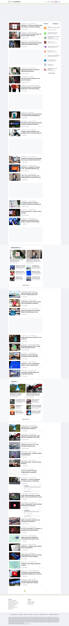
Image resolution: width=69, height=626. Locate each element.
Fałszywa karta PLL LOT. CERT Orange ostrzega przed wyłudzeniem (36, 277)
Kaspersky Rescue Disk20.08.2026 (52, 69)
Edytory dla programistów (52, 47)
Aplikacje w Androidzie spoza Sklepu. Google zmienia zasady (30, 220)
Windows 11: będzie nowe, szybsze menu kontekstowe (31, 546)
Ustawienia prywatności (53, 614)
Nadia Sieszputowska (32, 535)
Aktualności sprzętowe (31, 601)
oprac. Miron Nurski (32, 156)
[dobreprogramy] (16, 1)
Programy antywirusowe (52, 29)
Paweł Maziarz (31, 76)
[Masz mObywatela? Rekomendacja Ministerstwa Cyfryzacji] (14, 505)
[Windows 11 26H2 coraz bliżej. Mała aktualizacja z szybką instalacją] (14, 26)
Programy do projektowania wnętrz (13, 602)
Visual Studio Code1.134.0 (53, 46)
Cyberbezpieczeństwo (31, 602)
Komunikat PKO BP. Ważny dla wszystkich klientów (30, 373)
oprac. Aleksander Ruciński (33, 493)
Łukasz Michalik (18, 408)
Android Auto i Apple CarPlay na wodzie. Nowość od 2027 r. (36, 411)
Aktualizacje (55, 23)
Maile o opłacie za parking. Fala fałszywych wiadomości (36, 400)
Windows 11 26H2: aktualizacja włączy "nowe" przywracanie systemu (36, 272)
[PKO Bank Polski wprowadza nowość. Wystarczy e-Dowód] (14, 582)
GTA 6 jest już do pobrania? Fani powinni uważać (30, 79)
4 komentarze (24, 296)
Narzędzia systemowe (52, 61)
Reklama (30, 614)
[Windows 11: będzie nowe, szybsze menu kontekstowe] (14, 547)
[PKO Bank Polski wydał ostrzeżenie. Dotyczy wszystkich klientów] (14, 124)
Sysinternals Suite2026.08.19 (53, 55)
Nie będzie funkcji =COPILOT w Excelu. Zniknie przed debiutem (31, 203)
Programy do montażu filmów (12, 604)
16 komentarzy (25, 305)
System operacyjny (30, 604)
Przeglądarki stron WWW (52, 51)
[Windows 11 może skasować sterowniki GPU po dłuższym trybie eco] (14, 356)
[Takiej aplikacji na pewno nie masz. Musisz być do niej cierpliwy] (14, 556)
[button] (59, 2)
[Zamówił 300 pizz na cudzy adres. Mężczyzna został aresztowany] (14, 88)
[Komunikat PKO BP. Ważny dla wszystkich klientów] (14, 373)
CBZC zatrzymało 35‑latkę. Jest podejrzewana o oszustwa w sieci (31, 176)
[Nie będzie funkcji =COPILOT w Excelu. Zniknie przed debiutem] (14, 204)
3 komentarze (24, 162)
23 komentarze (25, 465)
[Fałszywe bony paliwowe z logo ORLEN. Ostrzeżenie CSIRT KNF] (12, 278)
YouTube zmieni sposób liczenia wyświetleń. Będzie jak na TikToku (31, 573)
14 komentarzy (25, 549)
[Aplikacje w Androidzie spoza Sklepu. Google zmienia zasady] (14, 221)
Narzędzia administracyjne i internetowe (53, 56)
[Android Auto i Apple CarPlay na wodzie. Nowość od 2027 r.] (28, 412)
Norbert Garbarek (32, 553)
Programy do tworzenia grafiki (12, 607)
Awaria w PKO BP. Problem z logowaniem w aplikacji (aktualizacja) (29, 472)
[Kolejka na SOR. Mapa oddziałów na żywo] (14, 565)
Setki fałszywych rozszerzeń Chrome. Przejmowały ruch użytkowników (36, 266)
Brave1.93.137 (51, 50)
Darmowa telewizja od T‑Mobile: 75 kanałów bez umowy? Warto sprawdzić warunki (31, 530)
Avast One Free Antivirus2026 (54, 27)
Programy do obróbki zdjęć (12, 600)
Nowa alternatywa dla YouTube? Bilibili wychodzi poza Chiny (30, 311)
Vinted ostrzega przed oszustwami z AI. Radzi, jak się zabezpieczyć (31, 114)
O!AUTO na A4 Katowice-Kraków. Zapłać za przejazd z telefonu (20, 411)
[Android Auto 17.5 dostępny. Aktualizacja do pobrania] (18, 388)
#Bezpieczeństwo (15, 247)
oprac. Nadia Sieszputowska (34, 41)
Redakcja (21, 614)
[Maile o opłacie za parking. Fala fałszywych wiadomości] (28, 401)
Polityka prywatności (43, 614)
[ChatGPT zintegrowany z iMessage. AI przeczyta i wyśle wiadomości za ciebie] (14, 159)
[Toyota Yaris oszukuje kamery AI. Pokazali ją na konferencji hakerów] (28, 407)
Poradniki (29, 600)
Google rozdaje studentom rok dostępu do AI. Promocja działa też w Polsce (31, 133)
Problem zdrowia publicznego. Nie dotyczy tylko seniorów (31, 34)
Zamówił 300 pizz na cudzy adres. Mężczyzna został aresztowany (31, 87)
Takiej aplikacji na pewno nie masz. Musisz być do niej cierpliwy (31, 555)
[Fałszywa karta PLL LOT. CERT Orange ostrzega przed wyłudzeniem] (28, 278)
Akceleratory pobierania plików (53, 38)
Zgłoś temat (35, 614)
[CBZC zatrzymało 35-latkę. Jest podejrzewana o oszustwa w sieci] (14, 177)
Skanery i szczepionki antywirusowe (51, 70)
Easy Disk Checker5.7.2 (52, 32)
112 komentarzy (25, 507)
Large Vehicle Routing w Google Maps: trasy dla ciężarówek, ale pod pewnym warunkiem (21, 400)
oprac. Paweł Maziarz (32, 129)
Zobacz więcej (25, 285)
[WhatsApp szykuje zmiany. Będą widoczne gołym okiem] (14, 347)
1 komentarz (24, 90)
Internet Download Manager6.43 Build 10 (53, 37)
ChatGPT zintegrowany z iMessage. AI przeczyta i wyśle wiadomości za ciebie (31, 159)
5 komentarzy (24, 358)
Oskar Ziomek (31, 469)
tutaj (29, 623)
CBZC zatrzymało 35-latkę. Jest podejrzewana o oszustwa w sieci (33, 260)
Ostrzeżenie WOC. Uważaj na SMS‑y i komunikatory (31, 454)
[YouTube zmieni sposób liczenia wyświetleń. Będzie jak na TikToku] (14, 573)
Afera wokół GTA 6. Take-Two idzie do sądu (31, 212)
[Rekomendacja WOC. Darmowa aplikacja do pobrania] (14, 71)
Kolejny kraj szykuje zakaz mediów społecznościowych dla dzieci (31, 43)
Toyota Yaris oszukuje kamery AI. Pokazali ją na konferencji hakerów (37, 406)
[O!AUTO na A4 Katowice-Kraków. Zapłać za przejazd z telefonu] (12, 412)
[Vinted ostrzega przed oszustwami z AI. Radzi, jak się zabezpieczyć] (14, 115)
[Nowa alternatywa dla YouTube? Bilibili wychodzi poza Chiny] (14, 311)
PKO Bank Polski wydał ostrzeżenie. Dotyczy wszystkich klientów (31, 123)
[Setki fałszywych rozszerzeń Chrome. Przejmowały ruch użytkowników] (28, 267)
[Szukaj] (46, 2)
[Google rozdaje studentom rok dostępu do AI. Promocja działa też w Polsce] (14, 132)
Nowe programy (10, 608)
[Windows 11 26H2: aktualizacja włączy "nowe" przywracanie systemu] (28, 273)
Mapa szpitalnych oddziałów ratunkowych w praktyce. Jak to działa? (29, 539)
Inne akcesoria (50, 65)
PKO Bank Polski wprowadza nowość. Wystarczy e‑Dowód (29, 581)
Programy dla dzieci (11, 606)
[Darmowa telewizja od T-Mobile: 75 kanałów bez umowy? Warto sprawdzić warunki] (14, 530)
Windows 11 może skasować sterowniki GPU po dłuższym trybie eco (29, 356)
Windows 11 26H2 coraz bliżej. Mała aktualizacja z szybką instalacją (31, 26)
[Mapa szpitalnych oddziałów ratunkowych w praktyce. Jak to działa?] (14, 538)
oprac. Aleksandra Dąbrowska (34, 85)
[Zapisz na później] (40, 29)
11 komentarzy (25, 584)
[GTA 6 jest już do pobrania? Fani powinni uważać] (14, 79)
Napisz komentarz (25, 37)
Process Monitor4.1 (52, 59)
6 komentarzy (24, 117)
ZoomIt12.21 (50, 64)
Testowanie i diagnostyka (52, 33)
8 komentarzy (24, 483)
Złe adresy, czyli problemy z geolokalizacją (19, 406)
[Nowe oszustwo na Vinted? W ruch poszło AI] (14, 338)
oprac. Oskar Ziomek (32, 23)
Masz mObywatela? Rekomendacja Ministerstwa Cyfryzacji (31, 504)
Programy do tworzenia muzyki (12, 601)
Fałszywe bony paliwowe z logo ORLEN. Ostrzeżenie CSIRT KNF (20, 277)
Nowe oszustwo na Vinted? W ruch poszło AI (31, 338)
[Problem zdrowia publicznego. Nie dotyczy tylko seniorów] (14, 35)
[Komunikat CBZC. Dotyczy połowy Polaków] (14, 463)
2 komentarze (24, 29)
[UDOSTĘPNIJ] (42, 29)
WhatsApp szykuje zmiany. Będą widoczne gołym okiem (30, 346)
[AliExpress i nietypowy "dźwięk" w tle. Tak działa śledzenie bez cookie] (14, 168)
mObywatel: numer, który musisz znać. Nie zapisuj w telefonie (20, 272)
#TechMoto (14, 381)
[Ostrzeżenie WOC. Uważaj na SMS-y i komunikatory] (14, 454)
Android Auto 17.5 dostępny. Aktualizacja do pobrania (16, 394)
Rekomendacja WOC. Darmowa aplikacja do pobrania (30, 70)
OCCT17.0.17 (50, 41)
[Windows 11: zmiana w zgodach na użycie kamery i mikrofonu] (14, 480)
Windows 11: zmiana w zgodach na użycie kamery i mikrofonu (30, 480)
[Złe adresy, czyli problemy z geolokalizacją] (12, 407)
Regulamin (26, 614)
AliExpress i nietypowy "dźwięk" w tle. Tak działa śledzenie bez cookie (30, 168)
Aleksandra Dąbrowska (33, 32)
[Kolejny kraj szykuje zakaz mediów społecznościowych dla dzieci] (14, 44)
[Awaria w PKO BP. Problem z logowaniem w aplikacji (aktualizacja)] (14, 472)
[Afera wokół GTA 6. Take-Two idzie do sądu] (14, 212)
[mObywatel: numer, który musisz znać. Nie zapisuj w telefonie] (12, 273)
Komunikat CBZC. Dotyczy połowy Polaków (31, 462)
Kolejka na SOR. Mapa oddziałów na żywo (30, 564)
